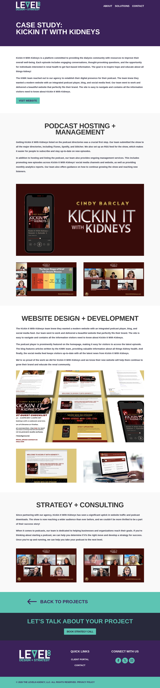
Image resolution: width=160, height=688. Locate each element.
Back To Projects (64, 601)
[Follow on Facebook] (118, 660)
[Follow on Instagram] (132, 660)
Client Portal (80, 659)
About (107, 6)
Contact (138, 6)
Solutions (122, 6)
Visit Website (28, 100)
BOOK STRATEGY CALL (80, 631)
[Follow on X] (125, 660)
